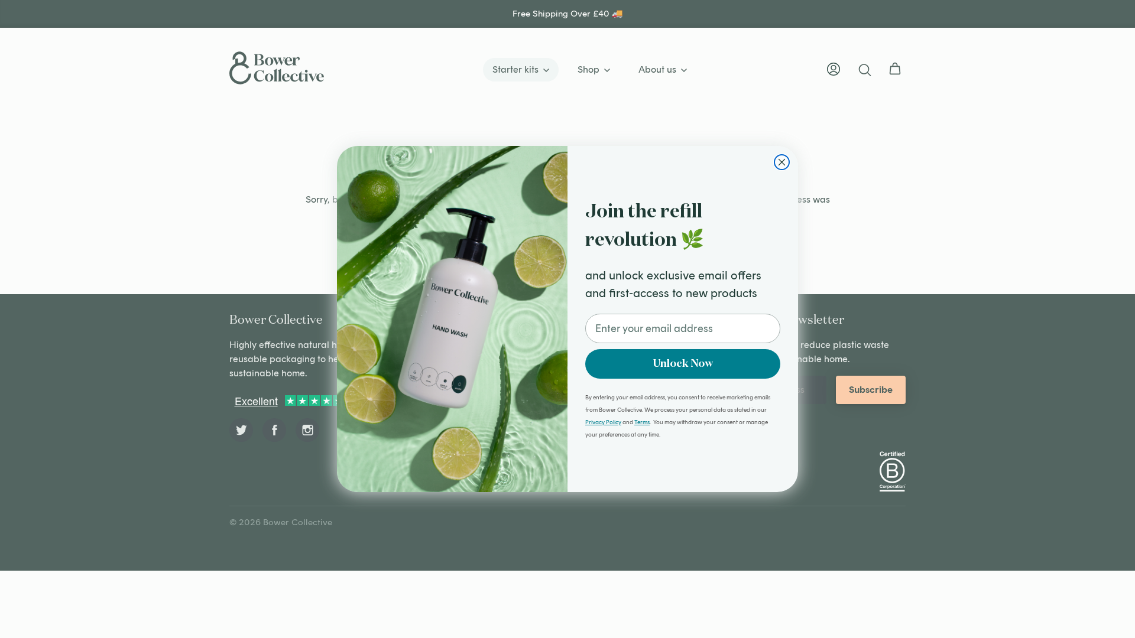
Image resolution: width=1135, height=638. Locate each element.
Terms (642, 422)
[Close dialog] (781, 162)
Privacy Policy (603, 422)
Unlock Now (683, 364)
